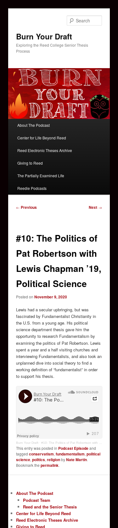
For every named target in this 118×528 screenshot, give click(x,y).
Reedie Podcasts (32, 188)
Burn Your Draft (44, 36)
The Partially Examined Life (40, 175)
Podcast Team (36, 500)
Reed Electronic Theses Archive (44, 150)
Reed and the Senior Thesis (50, 507)
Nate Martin (76, 459)
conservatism (41, 454)
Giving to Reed (30, 163)
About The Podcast (33, 125)
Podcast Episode (73, 448)
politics (38, 459)
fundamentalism (70, 454)
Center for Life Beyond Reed (41, 137)
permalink (50, 465)
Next (95, 207)
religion (53, 459)
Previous (26, 207)
